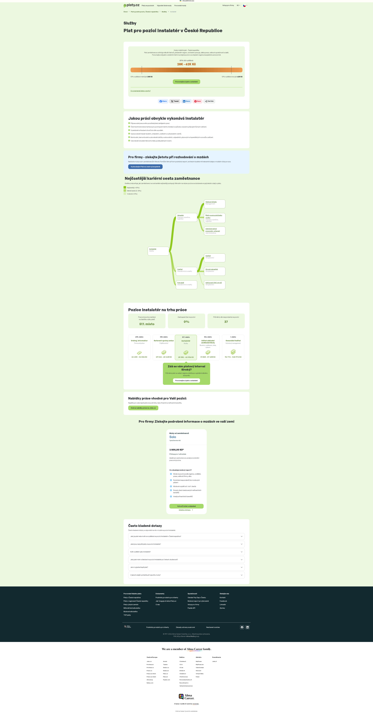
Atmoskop (150, 680)
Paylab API (191, 608)
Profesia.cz (150, 667)
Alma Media (190, 636)
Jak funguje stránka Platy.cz (166, 601)
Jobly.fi (214, 661)
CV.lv (181, 664)
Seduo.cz (166, 667)
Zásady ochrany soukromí (185, 627)
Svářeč (180, 269)
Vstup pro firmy (228, 5)
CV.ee (181, 667)
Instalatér (152, 249)
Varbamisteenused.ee (186, 686)
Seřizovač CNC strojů (214, 283)
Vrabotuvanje (200, 667)
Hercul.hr (198, 670)
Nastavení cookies (213, 627)
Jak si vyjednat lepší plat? (139, 567)
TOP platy (127, 615)
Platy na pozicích (148, 6)
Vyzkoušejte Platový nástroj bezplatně (145, 167)
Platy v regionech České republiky (136, 601)
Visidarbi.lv (183, 673)
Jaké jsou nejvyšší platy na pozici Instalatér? (145, 544)
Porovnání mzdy (180, 6)
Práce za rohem (151, 677)
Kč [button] (238, 5)
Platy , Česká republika (144, 12)
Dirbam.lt (182, 670)
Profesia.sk (150, 664)
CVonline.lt (183, 661)
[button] (245, 5)
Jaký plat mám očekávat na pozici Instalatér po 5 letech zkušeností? (154, 560)
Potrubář (180, 283)
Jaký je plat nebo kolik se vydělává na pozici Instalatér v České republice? (155, 536)
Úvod (126, 12)
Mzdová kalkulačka (130, 611)
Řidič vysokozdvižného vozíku (214, 216)
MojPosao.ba (199, 664)
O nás (158, 604)
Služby (164, 12)
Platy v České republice (132, 598)
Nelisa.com (150, 683)
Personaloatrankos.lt (186, 680)
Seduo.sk (166, 670)
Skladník (180, 215)
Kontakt (223, 598)
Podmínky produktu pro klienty (167, 598)
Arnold (165, 661)
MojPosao (199, 661)
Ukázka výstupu (185, 510)
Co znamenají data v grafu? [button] (141, 91)
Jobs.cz (149, 661)
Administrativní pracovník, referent (213, 230)
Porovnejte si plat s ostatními (186, 82)
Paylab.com (166, 680)
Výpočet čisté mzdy (164, 6)
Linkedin (223, 604)
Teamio (165, 664)
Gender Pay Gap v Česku (197, 598)
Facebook (223, 601)
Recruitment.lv (184, 683)
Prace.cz (149, 670)
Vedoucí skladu (211, 202)
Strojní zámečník (212, 269)
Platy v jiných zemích (131, 604)
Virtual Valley (199, 673)
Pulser (198, 677)
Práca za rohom (151, 673)
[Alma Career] (186, 696)
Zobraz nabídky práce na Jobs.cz (143, 408)
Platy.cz (165, 673)
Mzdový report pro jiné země (198, 601)
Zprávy (222, 608)
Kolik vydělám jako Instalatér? (140, 552)
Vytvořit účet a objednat (186, 506)
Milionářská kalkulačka (132, 608)
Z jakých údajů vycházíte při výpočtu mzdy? (145, 575)
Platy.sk (165, 677)
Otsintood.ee (184, 677)
